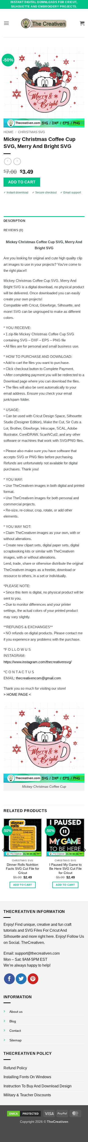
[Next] (84, 859)
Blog (12, 1021)
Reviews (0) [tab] (13, 230)
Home (8, 132)
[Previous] (4, 859)
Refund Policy (15, 1068)
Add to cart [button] (22, 884)
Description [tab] (14, 221)
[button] (6, 23)
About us (16, 1011)
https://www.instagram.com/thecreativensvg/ (38, 662)
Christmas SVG (31, 132)
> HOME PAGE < (17, 694)
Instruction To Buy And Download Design (38, 1086)
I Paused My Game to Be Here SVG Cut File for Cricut (65, 869)
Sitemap (15, 1040)
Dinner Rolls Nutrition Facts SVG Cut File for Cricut (22, 869)
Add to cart (22, 182)
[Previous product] (17, 161)
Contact (15, 1030)
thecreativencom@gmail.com (38, 678)
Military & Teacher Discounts (27, 1095)
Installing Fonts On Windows (27, 1077)
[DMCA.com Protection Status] (24, 1113)
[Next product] (7, 161)
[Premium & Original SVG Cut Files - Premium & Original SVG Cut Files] (44, 23)
